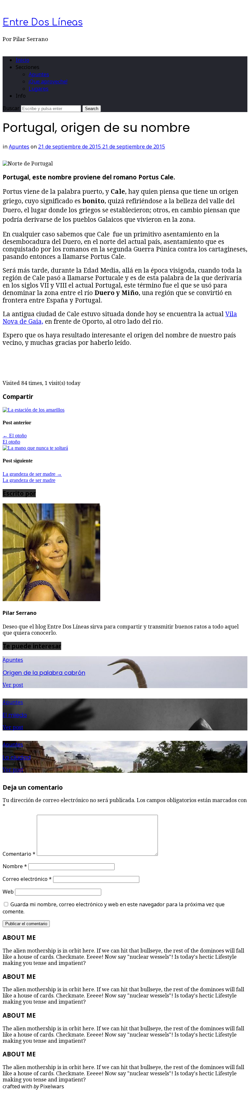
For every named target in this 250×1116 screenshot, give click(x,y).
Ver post (13, 685)
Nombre (15, 866)
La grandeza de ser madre (32, 474)
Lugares (39, 88)
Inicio (22, 60)
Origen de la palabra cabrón (44, 673)
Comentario (19, 853)
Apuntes (39, 74)
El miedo (15, 715)
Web (8, 891)
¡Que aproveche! (48, 81)
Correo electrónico (27, 879)
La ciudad (17, 757)
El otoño (15, 435)
